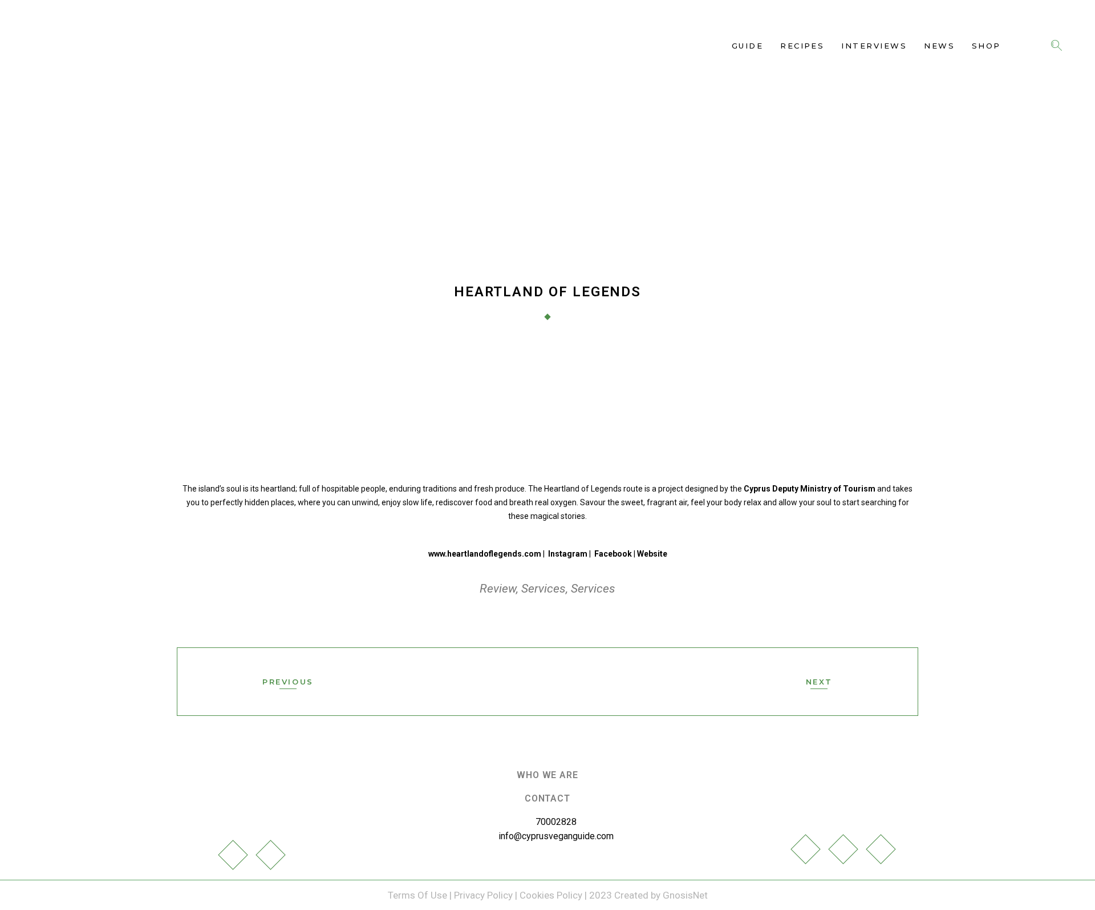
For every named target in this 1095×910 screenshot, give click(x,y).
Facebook (613, 553)
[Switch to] (1023, 45)
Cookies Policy (551, 895)
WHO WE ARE (548, 775)
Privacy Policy (483, 895)
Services (543, 588)
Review (498, 588)
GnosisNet (685, 895)
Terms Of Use (418, 895)
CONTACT (548, 798)
